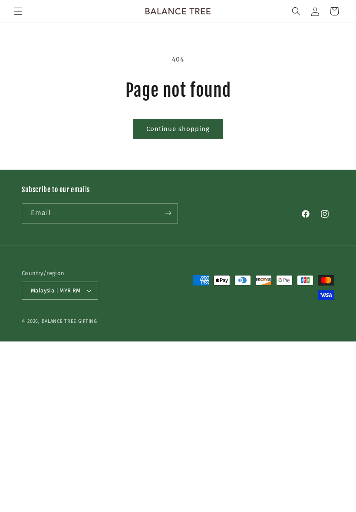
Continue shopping (178, 129)
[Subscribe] (168, 213)
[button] (18, 11)
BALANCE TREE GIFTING (69, 321)
